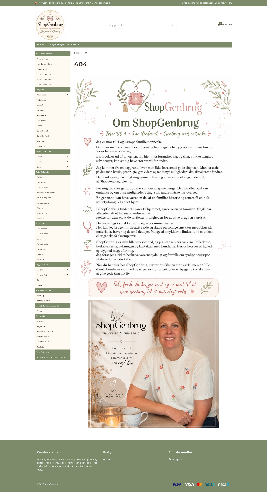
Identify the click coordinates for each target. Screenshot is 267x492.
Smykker (40, 89)
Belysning (41, 177)
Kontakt (41, 44)
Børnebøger (42, 234)
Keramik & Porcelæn (46, 192)
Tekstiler (41, 218)
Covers (40, 321)
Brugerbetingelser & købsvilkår (65, 44)
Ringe (39, 126)
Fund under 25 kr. (44, 79)
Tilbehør (40, 259)
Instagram (176, 459)
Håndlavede (42, 120)
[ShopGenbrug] (50, 25)
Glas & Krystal (43, 187)
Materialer (41, 95)
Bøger (39, 270)
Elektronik (40, 316)
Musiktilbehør (43, 336)
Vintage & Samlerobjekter (47, 306)
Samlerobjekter (44, 342)
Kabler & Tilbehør (45, 331)
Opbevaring (42, 213)
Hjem (76, 53)
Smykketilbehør (44, 136)
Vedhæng (41, 141)
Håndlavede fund (44, 64)
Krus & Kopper (44, 197)
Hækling (40, 295)
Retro (39, 311)
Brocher (40, 110)
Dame (39, 156)
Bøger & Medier (43, 264)
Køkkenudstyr (43, 203)
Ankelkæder (42, 100)
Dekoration (42, 182)
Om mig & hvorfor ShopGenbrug (50, 357)
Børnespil (41, 249)
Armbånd (41, 105)
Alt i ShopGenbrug (44, 53)
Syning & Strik (43, 300)
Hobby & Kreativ (43, 290)
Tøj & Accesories (43, 151)
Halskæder (42, 115)
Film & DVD (42, 275)
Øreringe (41, 146)
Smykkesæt (42, 131)
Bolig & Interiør (43, 172)
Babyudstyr (42, 228)
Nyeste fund (42, 59)
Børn (39, 167)
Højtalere (41, 326)
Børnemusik (42, 244)
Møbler (40, 208)
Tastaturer (41, 347)
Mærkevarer (42, 69)
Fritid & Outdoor (43, 352)
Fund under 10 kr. (44, 74)
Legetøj (40, 254)
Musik (39, 285)
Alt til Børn (40, 223)
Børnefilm (41, 239)
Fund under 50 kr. (44, 84)
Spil (38, 280)
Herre (39, 162)
